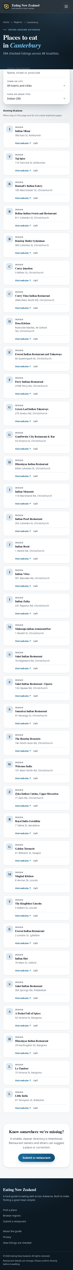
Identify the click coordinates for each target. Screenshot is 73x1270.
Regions (18, 22)
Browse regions (12, 1215)
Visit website (23, 143)
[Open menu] (66, 6)
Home (6, 22)
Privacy (7, 1237)
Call (35, 143)
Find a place (10, 1210)
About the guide (12, 1231)
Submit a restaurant (37, 1158)
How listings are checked (17, 1242)
